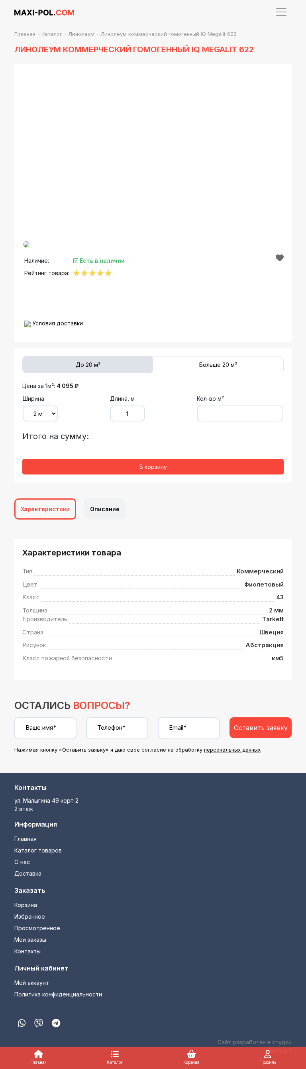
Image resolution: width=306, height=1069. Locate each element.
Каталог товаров (38, 850)
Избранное (29, 916)
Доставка (27, 873)
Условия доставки (57, 323)
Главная (25, 838)
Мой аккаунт (31, 982)
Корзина (25, 905)
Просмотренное (37, 928)
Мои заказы (30, 939)
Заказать (29, 890)
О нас (22, 861)
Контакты (30, 787)
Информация (35, 824)
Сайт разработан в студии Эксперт (255, 1046)
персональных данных (232, 749)
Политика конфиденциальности (58, 994)
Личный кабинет (41, 968)
